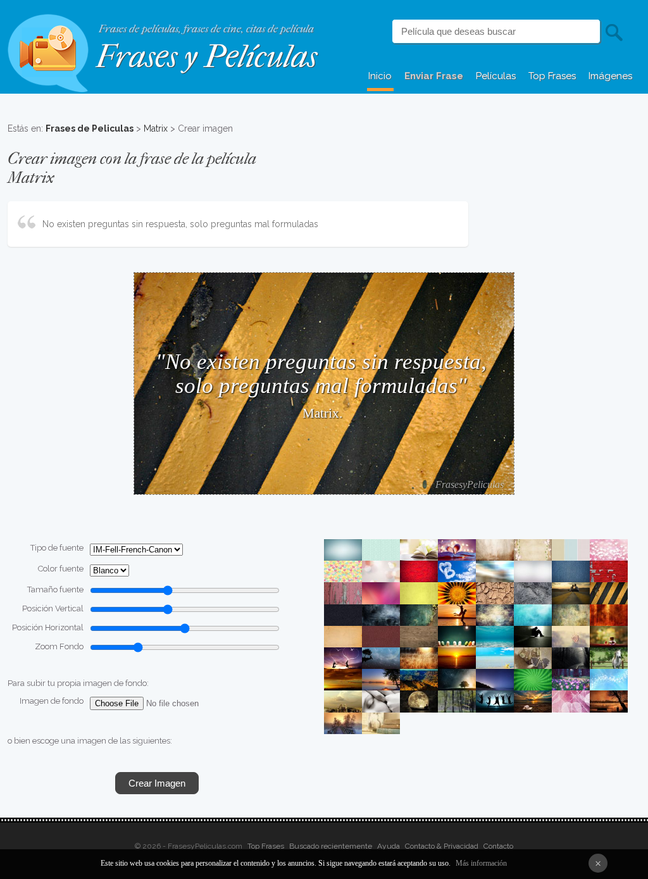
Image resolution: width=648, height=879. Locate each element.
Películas (496, 76)
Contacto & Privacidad (441, 846)
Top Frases (552, 76)
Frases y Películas (206, 56)
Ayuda (388, 846)
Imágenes (610, 76)
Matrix (156, 128)
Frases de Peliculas (90, 128)
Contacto (498, 846)
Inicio (380, 76)
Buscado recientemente (330, 846)
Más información (481, 863)
